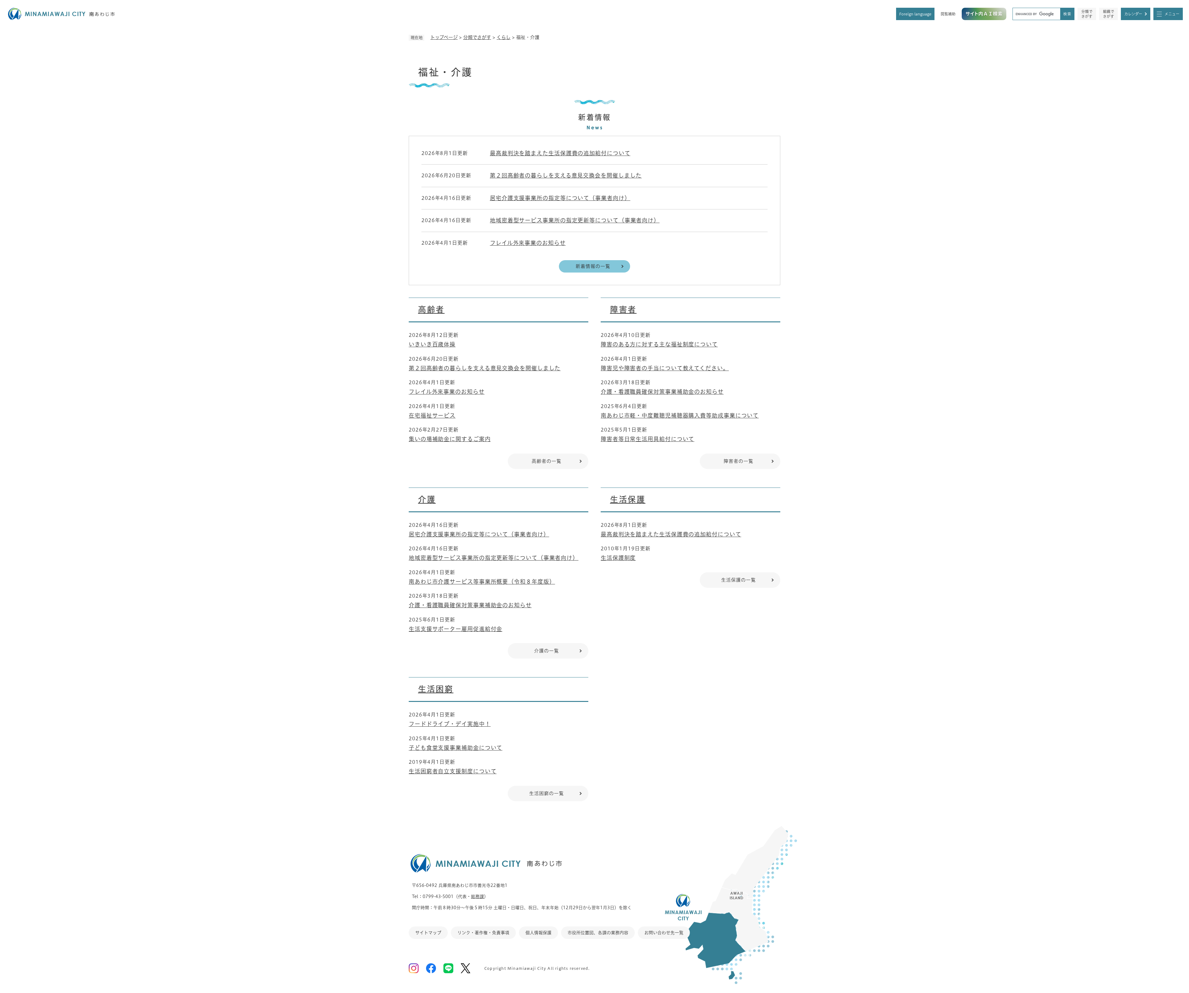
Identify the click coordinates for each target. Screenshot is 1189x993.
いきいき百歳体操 (432, 344)
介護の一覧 (546, 650)
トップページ (444, 37)
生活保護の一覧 (738, 580)
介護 (427, 499)
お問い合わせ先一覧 (663, 933)
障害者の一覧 (738, 461)
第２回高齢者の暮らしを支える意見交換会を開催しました (566, 175)
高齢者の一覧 (546, 461)
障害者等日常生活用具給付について (647, 439)
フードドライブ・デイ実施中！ (450, 724)
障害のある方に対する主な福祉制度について (659, 344)
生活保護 (627, 499)
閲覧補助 (948, 14)
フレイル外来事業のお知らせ (528, 243)
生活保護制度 (618, 558)
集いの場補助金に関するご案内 (450, 439)
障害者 (623, 309)
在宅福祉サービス (432, 415)
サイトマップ (428, 933)
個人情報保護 (538, 933)
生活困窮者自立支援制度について (453, 771)
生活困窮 (435, 689)
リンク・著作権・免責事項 (483, 933)
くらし (504, 37)
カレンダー (1133, 14)
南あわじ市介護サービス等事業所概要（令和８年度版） (482, 581)
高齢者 (431, 309)
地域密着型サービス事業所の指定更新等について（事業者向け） (575, 220)
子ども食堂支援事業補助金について (455, 747)
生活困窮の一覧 (546, 793)
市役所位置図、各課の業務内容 (598, 933)
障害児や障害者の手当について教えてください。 (665, 368)
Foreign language (915, 14)
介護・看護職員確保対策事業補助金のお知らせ (662, 391)
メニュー (1172, 14)
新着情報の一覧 (593, 266)
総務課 (477, 896)
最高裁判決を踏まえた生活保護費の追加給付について (560, 153)
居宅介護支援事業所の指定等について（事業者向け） (560, 198)
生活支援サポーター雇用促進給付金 (455, 629)
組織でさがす (1108, 14)
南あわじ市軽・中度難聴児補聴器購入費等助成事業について (680, 415)
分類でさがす (1086, 14)
